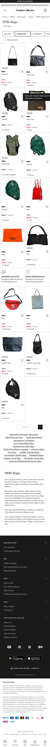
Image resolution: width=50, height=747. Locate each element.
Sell (6, 579)
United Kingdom (15, 734)
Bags (31, 16)
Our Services (10, 543)
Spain (40, 734)
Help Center (9, 606)
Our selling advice (11, 586)
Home (4, 16)
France (6, 734)
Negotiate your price (10, 276)
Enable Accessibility (25, 1)
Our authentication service (15, 567)
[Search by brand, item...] (4, 10)
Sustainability (10, 626)
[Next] (31, 427)
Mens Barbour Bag (14, 437)
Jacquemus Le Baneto (23, 440)
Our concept (9, 547)
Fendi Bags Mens (34, 437)
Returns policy (10, 570)
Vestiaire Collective (14, 618)
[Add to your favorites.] (22, 71)
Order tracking (10, 563)
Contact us (8, 610)
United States (25, 734)
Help (6, 602)
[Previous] (19, 427)
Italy (44, 734)
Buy (5, 559)
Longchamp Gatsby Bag (15, 455)
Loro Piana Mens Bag (24, 443)
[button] (45, 10)
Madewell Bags (36, 455)
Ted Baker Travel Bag (34, 458)
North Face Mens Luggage (15, 449)
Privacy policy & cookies (24, 675)
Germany (34, 734)
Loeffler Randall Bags (29, 452)
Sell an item (9, 590)
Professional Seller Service (15, 594)
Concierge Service (12, 551)
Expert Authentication (35, 276)
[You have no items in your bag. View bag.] (45, 10)
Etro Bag (12, 452)
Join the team (10, 633)
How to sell (8, 582)
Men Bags (21, 16)
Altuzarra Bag (37, 449)
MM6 (12, 16)
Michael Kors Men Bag (23, 446)
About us (8, 622)
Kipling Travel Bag (12, 458)
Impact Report (10, 629)
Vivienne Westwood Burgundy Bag (25, 461)
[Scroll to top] (40, 427)
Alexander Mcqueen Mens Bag (23, 434)
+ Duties (9, 82)
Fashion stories (10, 637)
